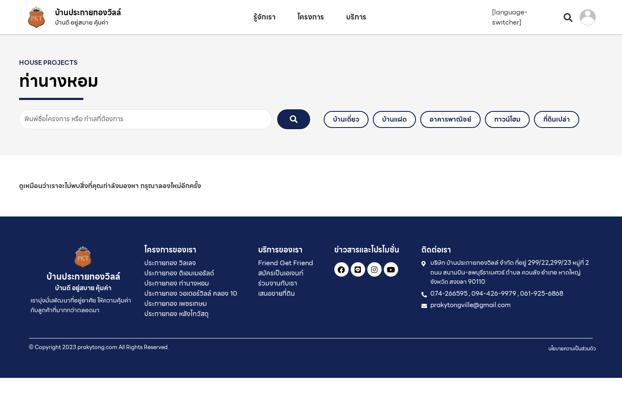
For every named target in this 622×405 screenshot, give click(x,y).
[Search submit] (293, 119)
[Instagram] (374, 269)
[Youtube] (391, 269)
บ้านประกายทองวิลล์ (88, 12)
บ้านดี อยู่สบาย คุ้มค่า (81, 22)
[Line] (358, 269)
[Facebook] (341, 269)
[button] (568, 17)
